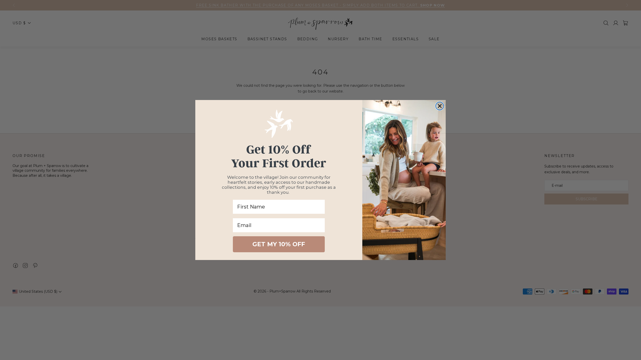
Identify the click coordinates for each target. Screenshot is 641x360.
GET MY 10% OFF (278, 244)
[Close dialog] (440, 106)
